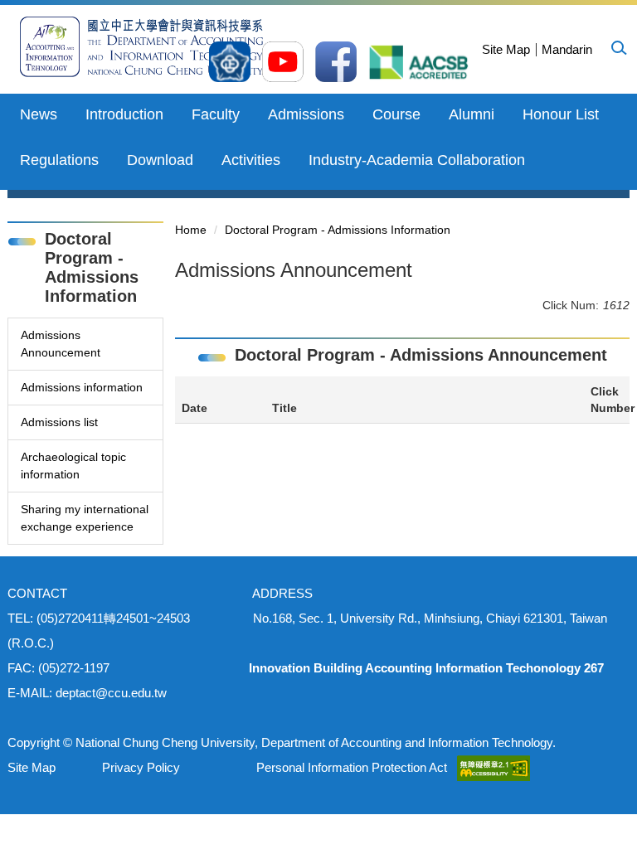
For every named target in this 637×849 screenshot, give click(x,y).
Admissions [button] (306, 114)
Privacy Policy (141, 767)
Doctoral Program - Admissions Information (337, 229)
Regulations (59, 160)
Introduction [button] (124, 114)
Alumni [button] (471, 114)
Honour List (561, 114)
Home (191, 229)
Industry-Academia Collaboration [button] (417, 160)
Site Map (506, 49)
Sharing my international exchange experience (84, 517)
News (38, 114)
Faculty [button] (216, 114)
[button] (618, 47)
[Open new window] (229, 61)
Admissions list (59, 422)
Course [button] (396, 114)
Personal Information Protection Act (351, 767)
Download (160, 160)
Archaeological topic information (73, 465)
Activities (250, 160)
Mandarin (567, 49)
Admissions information (82, 387)
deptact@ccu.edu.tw (111, 693)
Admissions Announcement (60, 343)
